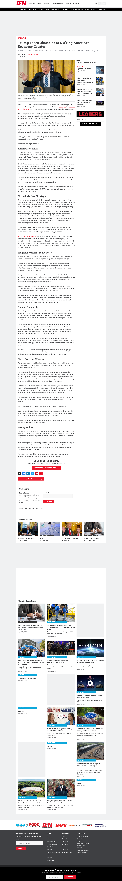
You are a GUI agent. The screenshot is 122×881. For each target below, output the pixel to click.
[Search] (100, 3)
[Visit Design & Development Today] (22, 825)
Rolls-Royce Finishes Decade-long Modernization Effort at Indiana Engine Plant (85, 80)
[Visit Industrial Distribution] (74, 825)
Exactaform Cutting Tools (27, 678)
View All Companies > (90, 124)
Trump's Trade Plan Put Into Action (27, 539)
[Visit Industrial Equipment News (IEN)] (47, 825)
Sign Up (21, 848)
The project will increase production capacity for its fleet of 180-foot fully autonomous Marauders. (90, 772)
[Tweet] (32, 473)
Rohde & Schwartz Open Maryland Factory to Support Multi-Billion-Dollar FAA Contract (85, 91)
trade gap (62, 107)
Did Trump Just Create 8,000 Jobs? (70, 539)
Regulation (22, 535)
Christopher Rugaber (33, 54)
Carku (79, 783)
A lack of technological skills (27, 236)
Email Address (47, 493)
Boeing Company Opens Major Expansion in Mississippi (85, 102)
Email (17, 840)
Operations (22, 38)
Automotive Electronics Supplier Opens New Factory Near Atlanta (29, 802)
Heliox (49, 746)
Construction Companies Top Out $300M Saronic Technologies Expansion (88, 766)
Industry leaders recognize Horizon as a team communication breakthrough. (90, 666)
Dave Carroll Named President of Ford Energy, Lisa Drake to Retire (90, 730)
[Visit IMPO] (61, 825)
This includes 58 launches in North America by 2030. (90, 701)
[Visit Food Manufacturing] (35, 825)
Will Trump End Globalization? (46, 539)
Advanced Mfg (52, 657)
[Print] (19, 473)
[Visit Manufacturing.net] (87, 825)
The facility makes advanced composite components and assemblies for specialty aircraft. (59, 666)
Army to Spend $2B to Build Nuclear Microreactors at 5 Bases (59, 802)
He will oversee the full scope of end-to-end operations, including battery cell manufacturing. (90, 735)
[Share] (23, 473)
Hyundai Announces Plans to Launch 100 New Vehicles (89, 697)
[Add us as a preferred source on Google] (41, 473)
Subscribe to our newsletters (46, 468)
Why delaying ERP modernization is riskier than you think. (30, 628)
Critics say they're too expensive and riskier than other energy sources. (60, 806)
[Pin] (36, 473)
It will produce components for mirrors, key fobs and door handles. (31, 806)
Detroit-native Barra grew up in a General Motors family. (59, 734)
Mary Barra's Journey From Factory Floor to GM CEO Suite (59, 730)
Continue (69, 877)
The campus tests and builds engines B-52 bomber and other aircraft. (60, 632)
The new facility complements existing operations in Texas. (29, 668)
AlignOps (21, 711)
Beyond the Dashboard (84, 69)
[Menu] (104, 3)
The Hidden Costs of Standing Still (92, 539)
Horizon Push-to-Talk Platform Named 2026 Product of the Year (90, 661)
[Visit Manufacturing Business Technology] (100, 825)
